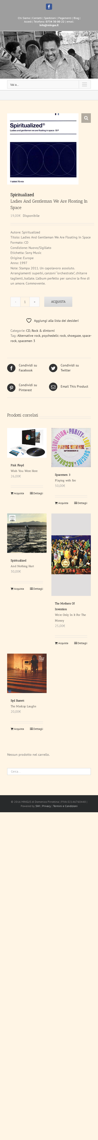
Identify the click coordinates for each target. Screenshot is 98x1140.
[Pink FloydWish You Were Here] (27, 443)
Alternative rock (28, 335)
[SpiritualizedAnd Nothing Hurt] (27, 533)
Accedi (28, 21)
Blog (76, 18)
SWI (37, 806)
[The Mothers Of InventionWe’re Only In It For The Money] (71, 554)
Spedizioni (50, 18)
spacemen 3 (26, 341)
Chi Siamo (24, 18)
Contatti (37, 18)
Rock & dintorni (43, 330)
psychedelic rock (54, 335)
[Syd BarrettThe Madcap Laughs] (27, 673)
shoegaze (74, 335)
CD (28, 330)
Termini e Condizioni (65, 806)
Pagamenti (64, 18)
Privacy (46, 806)
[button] (86, 118)
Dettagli (38, 493)
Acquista (58, 301)
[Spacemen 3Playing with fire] (71, 447)
